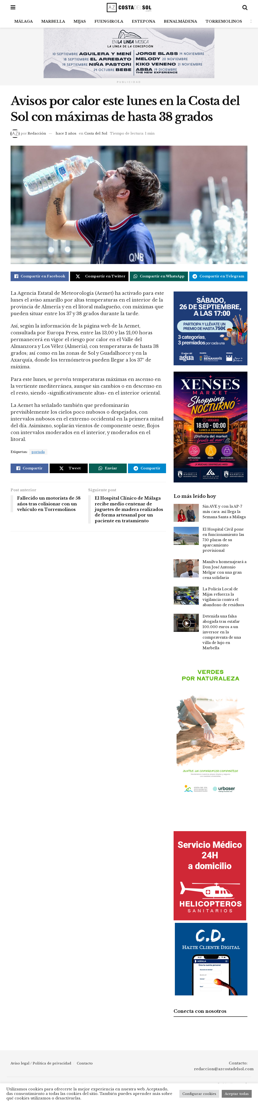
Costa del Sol (95, 133)
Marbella (53, 21)
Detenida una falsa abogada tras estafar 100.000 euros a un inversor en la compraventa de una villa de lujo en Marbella (222, 632)
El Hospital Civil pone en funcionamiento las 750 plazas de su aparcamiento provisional (223, 540)
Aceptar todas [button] (237, 1094)
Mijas (80, 21)
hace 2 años (66, 133)
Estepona (143, 21)
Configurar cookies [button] (199, 1094)
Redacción (37, 133)
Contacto (85, 1063)
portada (38, 452)
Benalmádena (180, 21)
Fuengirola (108, 21)
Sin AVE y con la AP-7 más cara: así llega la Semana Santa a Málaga (224, 511)
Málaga (23, 21)
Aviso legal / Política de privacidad (41, 1063)
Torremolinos (224, 21)
